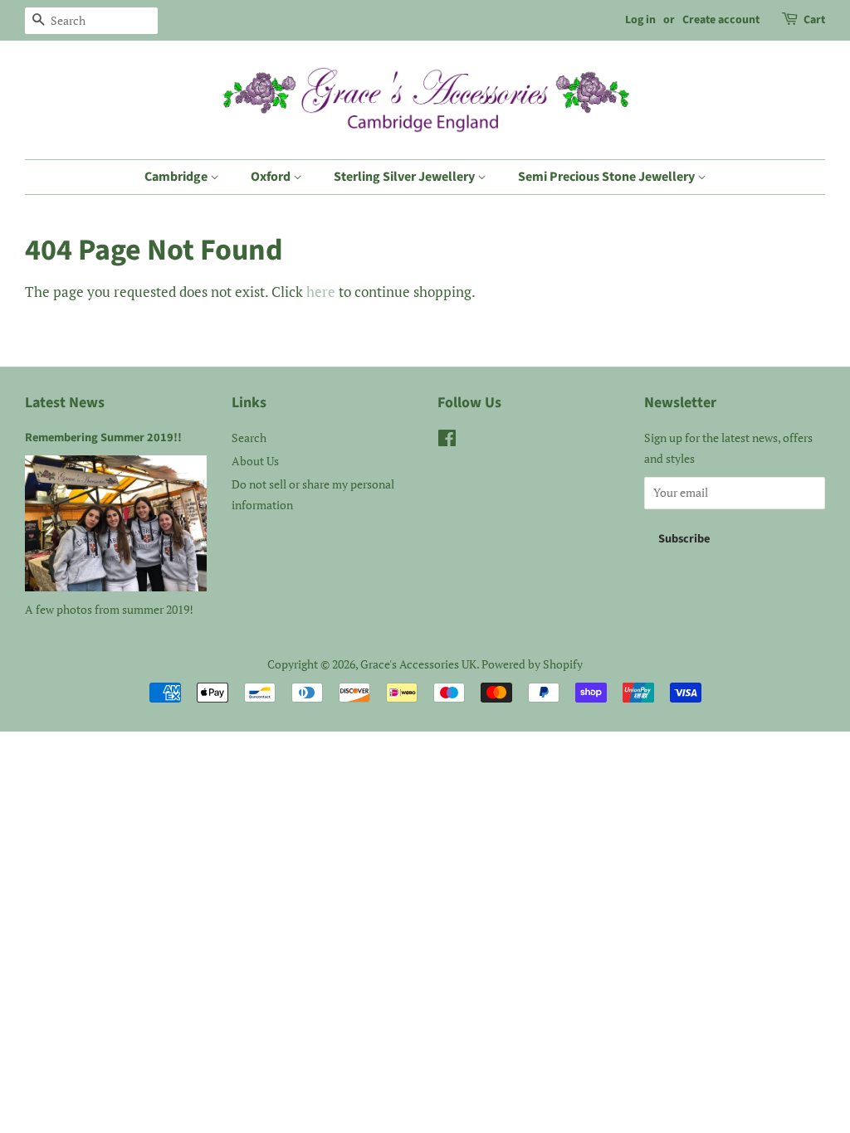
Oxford (272, 177)
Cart (814, 20)
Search (249, 437)
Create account (721, 20)
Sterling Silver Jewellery (405, 177)
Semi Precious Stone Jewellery (607, 177)
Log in (640, 20)
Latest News (65, 402)
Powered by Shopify (532, 664)
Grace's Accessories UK (418, 664)
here (320, 291)
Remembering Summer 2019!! (103, 437)
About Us (255, 461)
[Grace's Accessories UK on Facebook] (447, 441)
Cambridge (177, 177)
